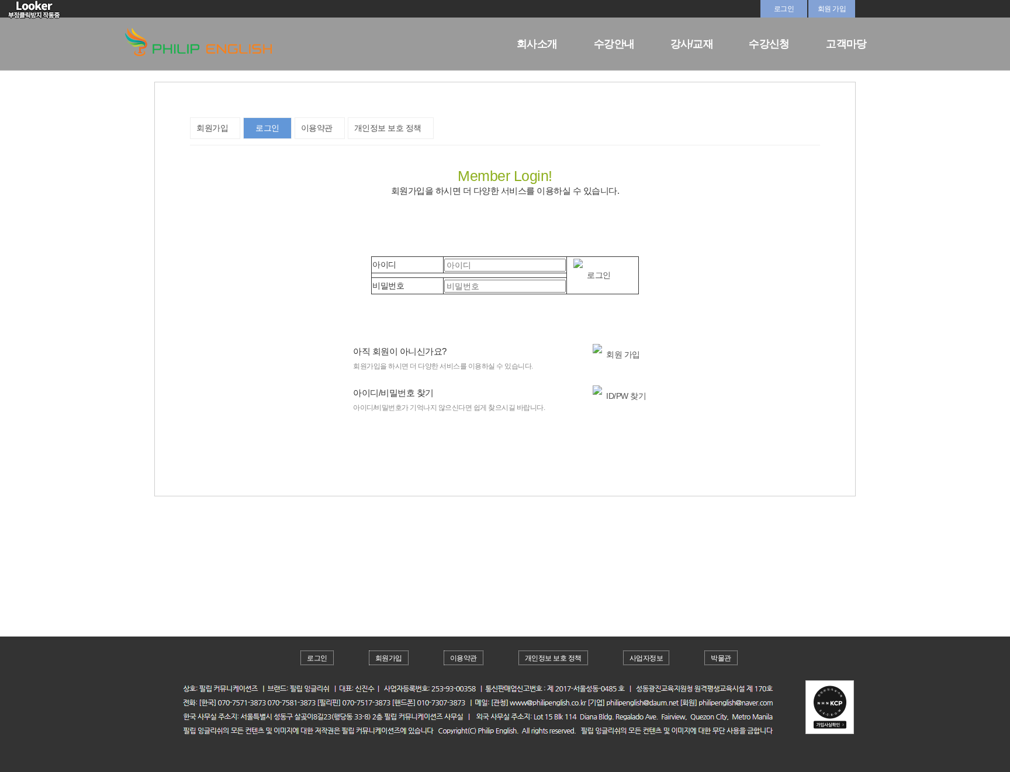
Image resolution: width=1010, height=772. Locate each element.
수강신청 (769, 44)
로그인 (784, 9)
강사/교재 (691, 44)
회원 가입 (832, 9)
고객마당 (846, 44)
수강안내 (614, 44)
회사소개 (537, 44)
